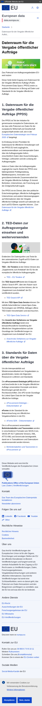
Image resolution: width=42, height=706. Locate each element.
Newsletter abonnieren (11, 504)
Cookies (5, 535)
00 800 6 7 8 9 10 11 (25, 649)
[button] (37, 7)
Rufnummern (14, 652)
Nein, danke (24, 700)
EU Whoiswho (8, 614)
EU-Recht (6, 603)
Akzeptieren (9, 700)
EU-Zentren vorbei (31, 657)
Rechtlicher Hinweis (10, 531)
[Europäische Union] (16, 7)
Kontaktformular (24, 654)
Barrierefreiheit (8, 538)
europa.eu (21, 635)
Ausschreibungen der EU (12, 607)
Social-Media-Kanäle (10, 671)
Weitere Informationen (16, 690)
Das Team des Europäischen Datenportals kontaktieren (19, 499)
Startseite (6, 27)
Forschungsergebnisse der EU (14, 610)
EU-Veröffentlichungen (11, 617)
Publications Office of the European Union (20, 483)
